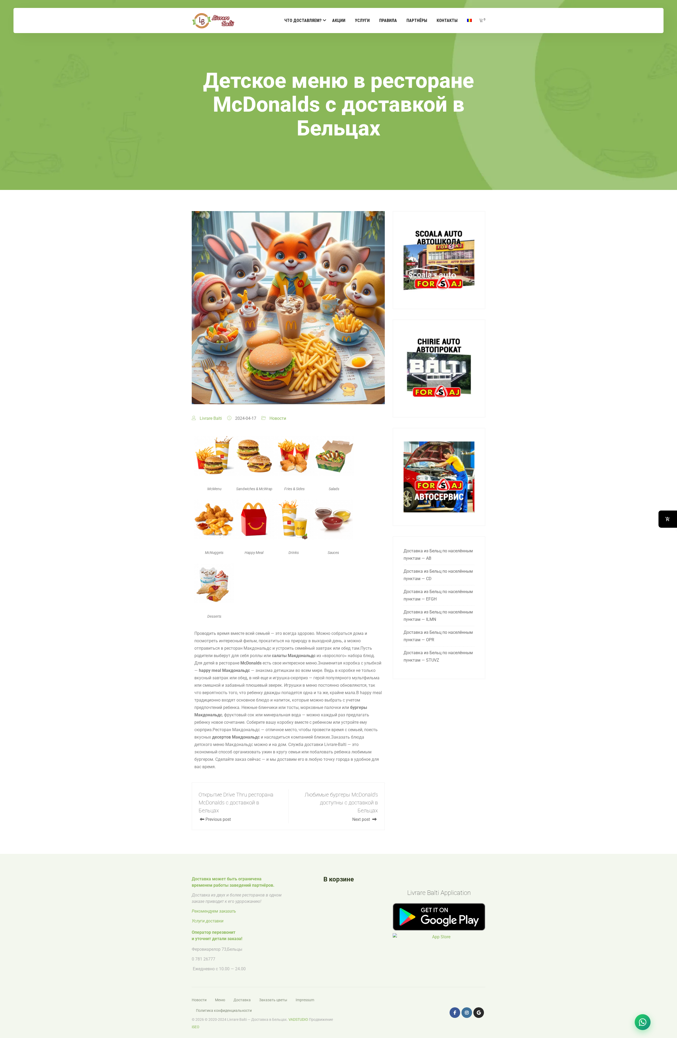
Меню (220, 1000)
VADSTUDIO (298, 1019)
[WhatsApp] (643, 1022)
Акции (338, 20)
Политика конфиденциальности (224, 1010)
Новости (277, 418)
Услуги (362, 20)
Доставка (242, 1000)
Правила (388, 20)
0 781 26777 (203, 959)
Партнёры (416, 20)
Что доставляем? (303, 20)
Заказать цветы (273, 1000)
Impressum (305, 1000)
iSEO (195, 1027)
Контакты (447, 20)
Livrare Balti (211, 418)
